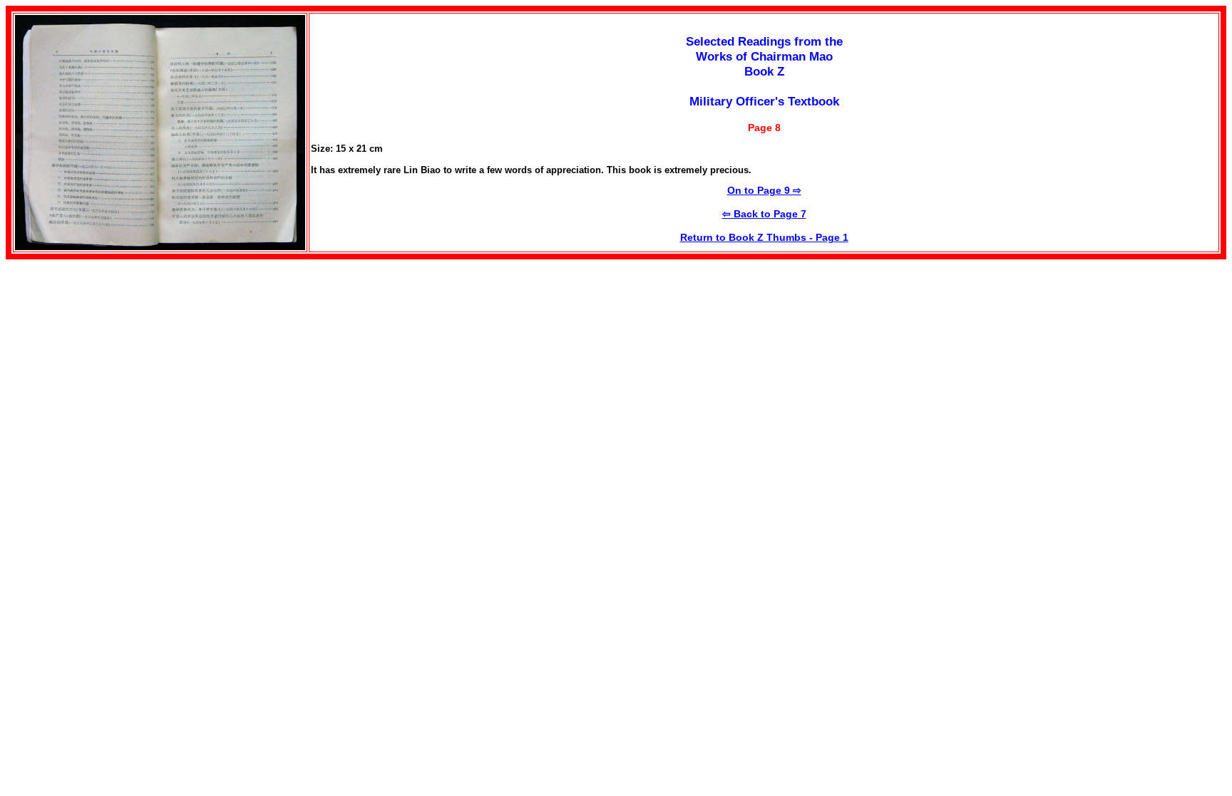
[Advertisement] (125, 359)
